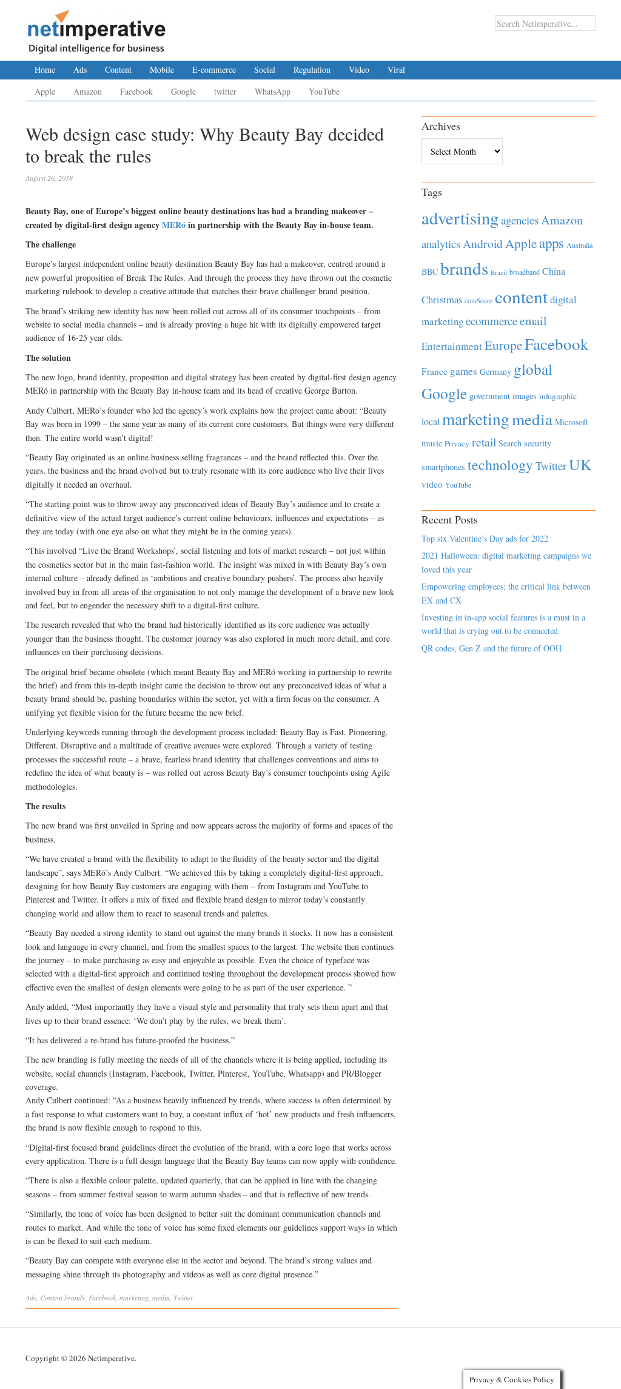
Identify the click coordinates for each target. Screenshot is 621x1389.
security (537, 443)
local (430, 421)
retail (484, 442)
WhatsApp (272, 91)
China (553, 270)
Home (45, 69)
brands (74, 1297)
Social (264, 69)
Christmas (441, 299)
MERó (174, 224)
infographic (558, 396)
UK (580, 464)
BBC (429, 271)
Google (183, 91)
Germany (495, 371)
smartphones (443, 467)
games (463, 371)
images (524, 396)
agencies (520, 219)
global (533, 368)
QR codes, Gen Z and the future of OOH (491, 648)
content (521, 296)
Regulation (312, 69)
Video (359, 69)
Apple (45, 91)
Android (483, 243)
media (161, 1297)
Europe (503, 345)
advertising (459, 217)
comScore (478, 300)
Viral (396, 69)
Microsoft (571, 422)
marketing (134, 1297)
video (432, 484)
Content (118, 69)
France (434, 371)
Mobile (162, 69)
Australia (579, 245)
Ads (80, 69)
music (431, 443)
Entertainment (451, 346)
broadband (524, 272)
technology (500, 464)
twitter (225, 91)
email (533, 320)
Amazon (87, 91)
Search (510, 443)
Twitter (183, 1297)
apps (551, 243)
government (489, 396)
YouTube (324, 91)
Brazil (499, 272)
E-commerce (214, 69)
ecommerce (491, 320)
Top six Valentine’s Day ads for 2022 (484, 538)
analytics (440, 243)
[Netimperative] (96, 27)
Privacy (457, 443)
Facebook (136, 91)
